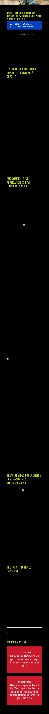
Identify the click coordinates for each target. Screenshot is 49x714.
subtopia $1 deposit (25, 35)
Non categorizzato (26, 26)
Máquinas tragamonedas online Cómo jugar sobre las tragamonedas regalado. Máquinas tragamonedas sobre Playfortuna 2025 (24, 692)
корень (16, 24)
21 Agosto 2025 (24, 653)
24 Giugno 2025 (24, 682)
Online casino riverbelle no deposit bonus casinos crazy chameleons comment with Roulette (24, 661)
